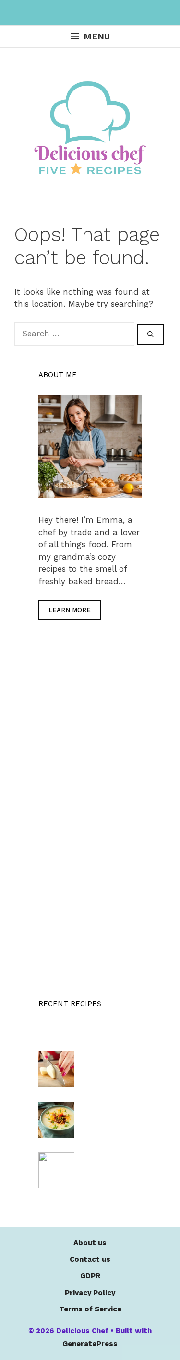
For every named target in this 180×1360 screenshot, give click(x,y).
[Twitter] (116, 12)
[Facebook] (59, 12)
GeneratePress (90, 1343)
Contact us (90, 1259)
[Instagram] (78, 12)
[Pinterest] (98, 12)
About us (90, 1242)
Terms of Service (90, 1309)
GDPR (90, 1275)
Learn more (69, 610)
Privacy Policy (90, 1292)
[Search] (150, 334)
